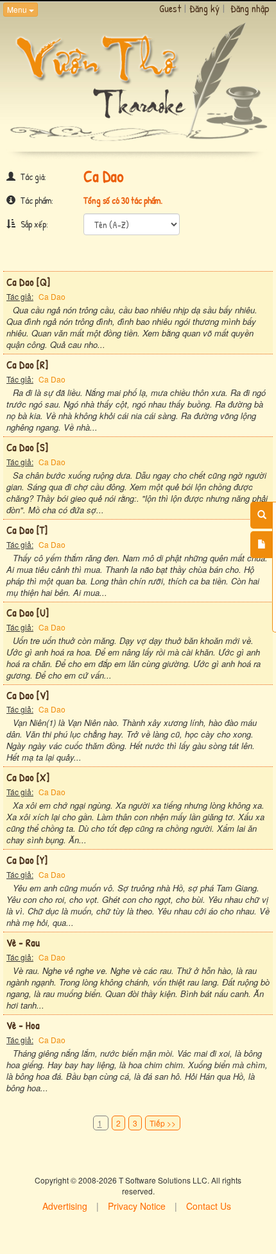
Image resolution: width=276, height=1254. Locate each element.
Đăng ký (204, 8)
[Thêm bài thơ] (261, 544)
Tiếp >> (163, 1123)
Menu (18, 9)
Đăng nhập (250, 8)
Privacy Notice (137, 1206)
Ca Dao (52, 296)
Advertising (64, 1206)
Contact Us (208, 1206)
